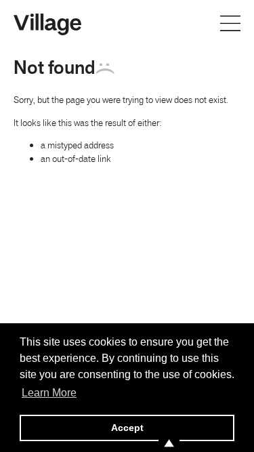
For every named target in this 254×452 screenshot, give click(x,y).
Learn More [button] (49, 392)
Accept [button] (127, 427)
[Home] (47, 23)
